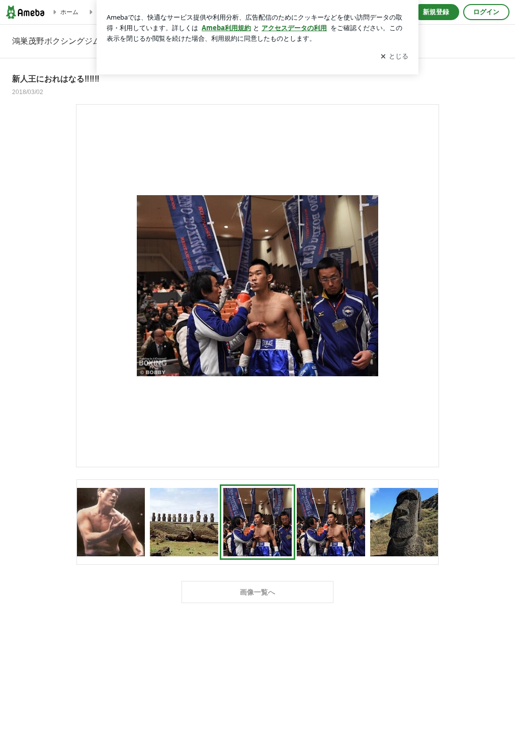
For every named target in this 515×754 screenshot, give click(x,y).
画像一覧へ (257, 592)
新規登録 (436, 12)
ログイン (486, 12)
